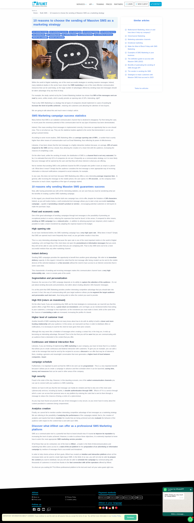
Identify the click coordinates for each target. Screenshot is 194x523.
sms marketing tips (75, 32)
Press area (37, 499)
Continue (130, 517)
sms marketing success (108, 32)
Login (130, 4)
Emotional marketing (135, 43)
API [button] (90, 4)
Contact (157, 4)
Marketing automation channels (139, 39)
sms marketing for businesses (103, 34)
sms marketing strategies (40, 32)
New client (143, 4)
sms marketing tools (39, 34)
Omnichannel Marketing (136, 36)
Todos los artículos (141, 88)
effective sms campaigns (40, 37)
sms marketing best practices (58, 32)
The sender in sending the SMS (139, 71)
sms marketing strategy (69, 34)
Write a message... (178, 514)
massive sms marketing (57, 37)
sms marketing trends (53, 34)
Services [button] (80, 4)
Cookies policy (71, 499)
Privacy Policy (71, 497)
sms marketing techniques (91, 32)
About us (36, 497)
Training (100, 4)
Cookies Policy (116, 516)
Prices (109, 4)
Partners (118, 4)
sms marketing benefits (85, 34)
